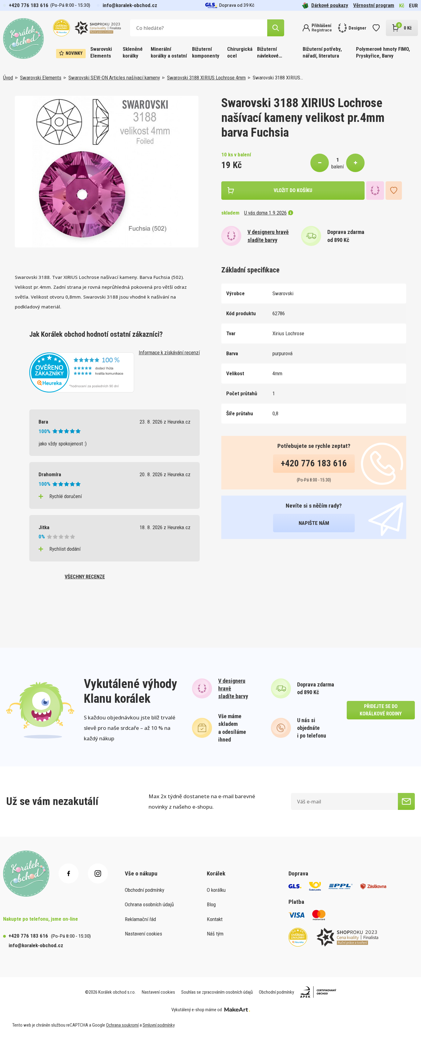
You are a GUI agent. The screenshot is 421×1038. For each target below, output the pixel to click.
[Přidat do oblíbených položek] (394, 190)
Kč (401, 5)
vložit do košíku (293, 190)
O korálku (216, 890)
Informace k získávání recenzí (169, 352)
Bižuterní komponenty (205, 52)
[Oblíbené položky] (376, 27)
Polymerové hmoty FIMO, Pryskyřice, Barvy (383, 52)
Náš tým (215, 934)
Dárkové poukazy (329, 5)
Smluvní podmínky (159, 1025)
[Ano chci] (406, 801)
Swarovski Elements (101, 52)
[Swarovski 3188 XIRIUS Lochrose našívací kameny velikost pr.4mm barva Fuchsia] (106, 171)
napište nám (314, 523)
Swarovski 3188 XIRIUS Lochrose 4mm (206, 77)
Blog (211, 904)
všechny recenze (85, 577)
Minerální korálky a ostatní (169, 52)
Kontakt (215, 919)
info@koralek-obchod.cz (130, 5)
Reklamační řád (140, 919)
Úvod (8, 77)
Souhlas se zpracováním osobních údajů (217, 992)
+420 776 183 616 (28, 5)
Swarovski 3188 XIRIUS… (278, 77)
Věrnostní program (373, 5)
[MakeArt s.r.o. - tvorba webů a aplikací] (237, 1009)
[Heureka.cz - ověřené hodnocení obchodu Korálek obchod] (81, 372)
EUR (413, 5)
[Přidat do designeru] (375, 190)
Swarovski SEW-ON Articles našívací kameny (114, 77)
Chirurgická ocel (239, 52)
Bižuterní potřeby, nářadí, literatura (322, 52)
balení (337, 166)
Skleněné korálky (133, 52)
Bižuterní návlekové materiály (268, 53)
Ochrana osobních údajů (149, 904)
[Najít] (275, 27)
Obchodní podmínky (144, 890)
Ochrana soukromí (122, 1025)
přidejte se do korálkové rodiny (381, 710)
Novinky (74, 53)
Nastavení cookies (143, 934)
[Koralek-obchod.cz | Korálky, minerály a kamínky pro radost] (23, 38)
